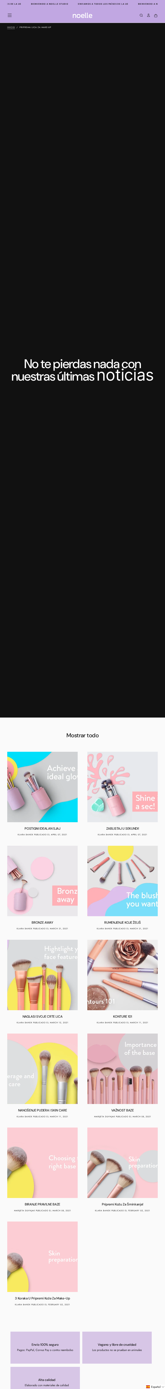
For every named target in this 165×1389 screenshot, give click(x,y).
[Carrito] (156, 15)
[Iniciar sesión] (148, 15)
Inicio (11, 27)
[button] (9, 15)
